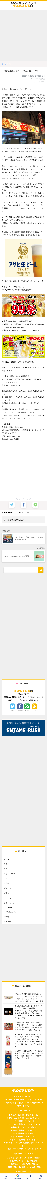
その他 (6, 917)
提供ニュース (9, 903)
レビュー (7, 859)
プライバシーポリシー (16, 1100)
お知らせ (7, 921)
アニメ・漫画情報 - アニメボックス (24, 1115)
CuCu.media (11, 912)
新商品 (6, 883)
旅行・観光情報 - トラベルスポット (24, 1137)
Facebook (20, 710)
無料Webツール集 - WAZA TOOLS (24, 1164)
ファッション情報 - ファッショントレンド (24, 1124)
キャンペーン (25, 513)
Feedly (27, 710)
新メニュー (8, 888)
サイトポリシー (36, 1100)
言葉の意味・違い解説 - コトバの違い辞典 (24, 1167)
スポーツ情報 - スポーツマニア (24, 1130)
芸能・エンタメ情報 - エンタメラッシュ (24, 1118)
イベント (7, 869)
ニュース (7, 898)
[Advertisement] (23, 35)
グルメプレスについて (24, 1097)
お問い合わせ (11, 1103)
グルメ (16, 513)
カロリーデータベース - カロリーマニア (24, 1158)
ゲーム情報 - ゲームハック (24, 1121)
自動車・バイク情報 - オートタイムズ (24, 1140)
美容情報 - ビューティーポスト (24, 1127)
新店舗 (6, 893)
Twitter (12, 710)
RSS (34, 710)
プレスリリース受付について (32, 1103)
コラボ (6, 878)
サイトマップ (24, 1106)
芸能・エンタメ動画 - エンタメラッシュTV (24, 1149)
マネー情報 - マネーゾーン (24, 1133)
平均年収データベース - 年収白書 (24, 1161)
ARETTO (9, 908)
